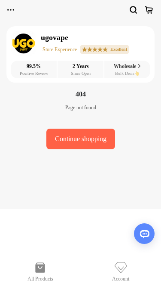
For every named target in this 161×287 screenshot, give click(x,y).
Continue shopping (80, 138)
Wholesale (125, 66)
